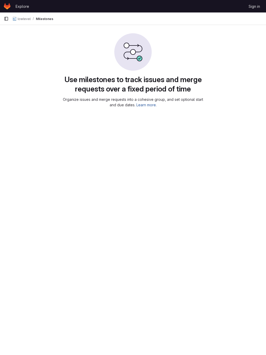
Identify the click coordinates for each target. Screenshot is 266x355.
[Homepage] (7, 6)
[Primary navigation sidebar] (6, 19)
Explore (22, 6)
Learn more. (146, 105)
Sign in (254, 6)
